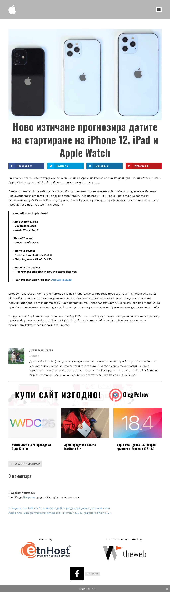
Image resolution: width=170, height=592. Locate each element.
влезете (29, 497)
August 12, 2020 (61, 279)
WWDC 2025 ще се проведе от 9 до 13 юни (31, 447)
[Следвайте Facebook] (77, 573)
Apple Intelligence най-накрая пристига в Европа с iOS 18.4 (136, 447)
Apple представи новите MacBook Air (80, 447)
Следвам (92, 573)
